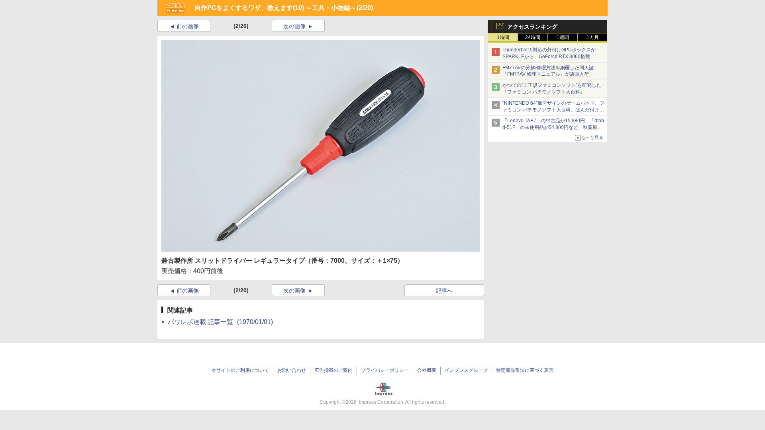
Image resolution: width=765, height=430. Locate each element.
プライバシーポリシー (385, 370)
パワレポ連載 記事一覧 (220, 322)
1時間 (503, 37)
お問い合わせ (291, 370)
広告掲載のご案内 (333, 370)
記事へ (444, 290)
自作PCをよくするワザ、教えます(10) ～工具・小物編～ (275, 7)
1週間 (563, 37)
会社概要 (426, 370)
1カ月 (592, 37)
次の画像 (294, 26)
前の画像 (188, 26)
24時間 (532, 37)
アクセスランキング (532, 26)
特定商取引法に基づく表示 (524, 370)
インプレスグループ (466, 370)
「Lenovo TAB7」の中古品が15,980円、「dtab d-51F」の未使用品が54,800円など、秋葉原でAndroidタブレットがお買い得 (553, 127)
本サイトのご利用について (240, 370)
